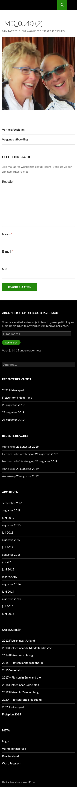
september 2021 (12, 503)
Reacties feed (10, 756)
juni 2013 (8, 613)
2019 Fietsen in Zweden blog (20, 692)
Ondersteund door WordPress (18, 782)
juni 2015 (8, 569)
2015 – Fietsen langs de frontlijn (22, 662)
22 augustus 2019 (13, 412)
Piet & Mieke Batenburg (49, 31)
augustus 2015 (11, 554)
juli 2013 (7, 606)
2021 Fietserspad (13, 390)
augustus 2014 (11, 584)
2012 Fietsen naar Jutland (18, 640)
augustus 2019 (11, 510)
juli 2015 (7, 562)
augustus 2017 (11, 540)
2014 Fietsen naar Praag (17, 655)
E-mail (7, 251)
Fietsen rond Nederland (17, 397)
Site (4, 268)
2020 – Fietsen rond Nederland (22, 699)
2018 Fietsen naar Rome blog (20, 685)
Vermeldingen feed (14, 748)
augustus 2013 (11, 599)
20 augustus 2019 (27, 476)
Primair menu (72, 5)
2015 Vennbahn (12, 670)
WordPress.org (11, 763)
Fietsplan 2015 (11, 714)
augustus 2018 (11, 525)
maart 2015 (9, 576)
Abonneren (11, 342)
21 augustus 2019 (13, 419)
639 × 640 (27, 31)
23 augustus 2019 (13, 405)
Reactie (8, 181)
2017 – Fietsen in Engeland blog (22, 677)
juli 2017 (7, 547)
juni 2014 (8, 591)
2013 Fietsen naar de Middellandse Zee (27, 648)
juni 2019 (8, 517)
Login (5, 741)
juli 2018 (7, 532)
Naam (7, 234)
